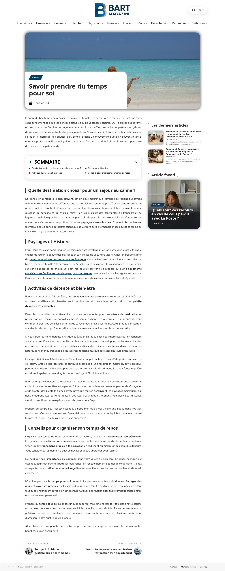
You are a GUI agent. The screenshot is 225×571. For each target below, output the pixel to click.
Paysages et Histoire (98, 168)
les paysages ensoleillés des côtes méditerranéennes (109, 222)
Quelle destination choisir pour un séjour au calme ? (56, 168)
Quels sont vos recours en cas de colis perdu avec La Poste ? (172, 214)
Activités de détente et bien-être (47, 172)
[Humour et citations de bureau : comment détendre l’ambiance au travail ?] (155, 137)
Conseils (157, 205)
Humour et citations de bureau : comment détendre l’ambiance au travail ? (184, 134)
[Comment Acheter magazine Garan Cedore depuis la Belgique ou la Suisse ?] (155, 156)
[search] (193, 10)
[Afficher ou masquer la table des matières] (98, 162)
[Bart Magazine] (112, 10)
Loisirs (35, 77)
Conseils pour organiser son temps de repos (109, 172)
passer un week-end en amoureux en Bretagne (57, 259)
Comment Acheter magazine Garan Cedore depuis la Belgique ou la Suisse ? (182, 151)
